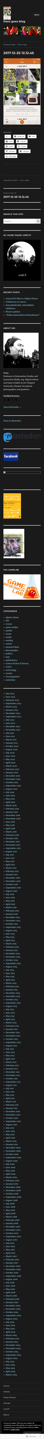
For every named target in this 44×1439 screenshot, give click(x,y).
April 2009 (10, 1174)
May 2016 (10, 901)
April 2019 (10, 802)
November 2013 (13, 996)
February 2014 (12, 986)
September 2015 (13, 927)
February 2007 (12, 1259)
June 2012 (10, 1052)
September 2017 (13, 848)
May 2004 (10, 1368)
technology (11, 670)
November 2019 (13, 779)
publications (11, 660)
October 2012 (12, 1039)
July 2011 (10, 1088)
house (8, 634)
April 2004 (10, 1371)
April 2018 (10, 828)
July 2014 (10, 970)
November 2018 (13, 818)
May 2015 (10, 937)
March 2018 (11, 832)
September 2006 (13, 1276)
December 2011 (13, 1072)
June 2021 (10, 736)
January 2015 (12, 950)
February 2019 (12, 809)
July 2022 (10, 720)
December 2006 (13, 1266)
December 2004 (13, 1345)
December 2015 (13, 917)
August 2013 (11, 1006)
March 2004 (11, 1375)
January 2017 (12, 874)
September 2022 (13, 716)
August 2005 (11, 1319)
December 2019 (13, 776)
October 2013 (12, 999)
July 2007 (10, 1243)
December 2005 (13, 1305)
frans (5, 373)
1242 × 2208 (24, 180)
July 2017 (10, 855)
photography (12, 650)
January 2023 (12, 710)
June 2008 (10, 1207)
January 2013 (12, 1029)
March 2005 (11, 1335)
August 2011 (11, 1085)
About (6, 1415)
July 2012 (10, 1049)
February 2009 (12, 1180)
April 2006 (10, 1292)
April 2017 (10, 864)
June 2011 (10, 1092)
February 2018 (12, 835)
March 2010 (11, 1141)
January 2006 (12, 1302)
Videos (6, 1392)
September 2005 (13, 1315)
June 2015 (10, 934)
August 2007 (11, 1240)
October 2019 (12, 782)
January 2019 (12, 812)
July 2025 (10, 693)
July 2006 (10, 1282)
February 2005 (12, 1338)
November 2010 (13, 1115)
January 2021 (12, 743)
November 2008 (13, 1190)
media (8, 637)
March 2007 (11, 1256)
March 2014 (11, 983)
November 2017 (13, 845)
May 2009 (10, 1171)
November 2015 (13, 920)
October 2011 (12, 1078)
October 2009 (12, 1154)
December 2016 (13, 878)
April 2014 (10, 980)
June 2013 (10, 1013)
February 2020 (12, 769)
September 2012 (13, 1042)
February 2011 (12, 1105)
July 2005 (10, 1322)
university (10, 680)
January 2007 (12, 1263)
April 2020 (10, 762)
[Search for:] (19, 221)
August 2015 (11, 930)
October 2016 (12, 884)
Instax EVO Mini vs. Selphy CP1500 (22, 298)
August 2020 (11, 749)
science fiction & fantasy (17, 663)
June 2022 (10, 723)
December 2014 (13, 953)
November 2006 (13, 1269)
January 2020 (12, 772)
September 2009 (13, 1157)
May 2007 (10, 1249)
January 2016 (12, 914)
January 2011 (11, 1108)
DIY (7, 620)
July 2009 (10, 1164)
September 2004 (13, 1355)
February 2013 (12, 1026)
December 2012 (13, 1032)
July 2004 (10, 1361)
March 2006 (11, 1296)
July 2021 (10, 733)
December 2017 (13, 841)
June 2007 (10, 1246)
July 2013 (10, 1009)
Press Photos (9, 1397)
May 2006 (10, 1289)
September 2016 (13, 888)
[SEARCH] (38, 221)
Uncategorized (12, 676)
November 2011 (13, 1075)
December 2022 (13, 713)
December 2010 (13, 1111)
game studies (12, 627)
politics (9, 653)
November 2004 (13, 1348)
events (9, 624)
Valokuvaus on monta (16, 302)
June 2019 (10, 795)
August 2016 (11, 891)
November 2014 (13, 957)
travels (9, 673)
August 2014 (11, 966)
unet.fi (6, 1409)
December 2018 (13, 815)
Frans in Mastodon (12, 421)
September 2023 (13, 703)
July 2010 (10, 1128)
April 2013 (10, 1019)
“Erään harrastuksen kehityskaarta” (23, 315)
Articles (6, 1403)
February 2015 (12, 947)
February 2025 (12, 700)
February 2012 (12, 1065)
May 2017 (10, 861)
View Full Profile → (12, 407)
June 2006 (10, 1286)
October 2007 (12, 1233)
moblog (9, 640)
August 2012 (11, 1045)
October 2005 (12, 1312)
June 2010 (10, 1131)
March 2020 (11, 766)
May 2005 (10, 1328)
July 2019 (10, 792)
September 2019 (13, 785)
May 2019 (10, 799)
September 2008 (13, 1197)
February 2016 (12, 911)
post (8, 657)
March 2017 (11, 868)
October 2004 (12, 1352)
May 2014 (10, 976)
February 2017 (12, 871)
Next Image (22, 44)
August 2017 (11, 851)
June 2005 (10, 1325)
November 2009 (13, 1151)
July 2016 (10, 894)
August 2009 (12, 1161)
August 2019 (11, 789)
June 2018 (10, 822)
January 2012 (12, 1068)
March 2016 (11, 907)
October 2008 (12, 1194)
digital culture (12, 617)
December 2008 (13, 1187)
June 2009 (10, 1167)
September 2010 (13, 1121)
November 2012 (13, 1036)
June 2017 (10, 858)
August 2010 (11, 1124)
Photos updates (13, 312)
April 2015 (10, 940)
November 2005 (13, 1309)
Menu (36, 15)
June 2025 (10, 697)
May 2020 (10, 759)
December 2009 (13, 1147)
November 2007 (13, 1230)
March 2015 (11, 943)
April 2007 (10, 1253)
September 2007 (13, 1236)
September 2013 (13, 1003)
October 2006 (12, 1273)
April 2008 (10, 1213)
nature (9, 644)
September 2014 (13, 963)
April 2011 (10, 1098)
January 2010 (12, 1144)
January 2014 (12, 990)
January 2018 (12, 838)
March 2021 (11, 739)
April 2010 (10, 1138)
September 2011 (13, 1082)
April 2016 (10, 904)
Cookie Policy (15, 1429)
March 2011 (11, 1101)
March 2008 (11, 1217)
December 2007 (13, 1226)
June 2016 (10, 897)
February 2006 (12, 1299)
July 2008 (10, 1203)
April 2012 (10, 1059)
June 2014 (10, 973)
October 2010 (12, 1118)
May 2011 (10, 1095)
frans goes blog (14, 21)
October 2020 (12, 746)
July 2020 (10, 753)
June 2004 (10, 1365)
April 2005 (10, 1332)
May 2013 (10, 1016)
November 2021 (13, 730)
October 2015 (12, 924)
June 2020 (10, 756)
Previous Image (9, 44)
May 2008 (10, 1210)
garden (9, 630)
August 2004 (11, 1358)
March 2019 (11, 805)
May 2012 (10, 1055)
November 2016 (13, 881)
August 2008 (11, 1200)
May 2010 (10, 1134)
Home (6, 1386)
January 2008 (12, 1223)
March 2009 (11, 1177)
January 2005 (12, 1342)
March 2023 (11, 707)
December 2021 (13, 726)
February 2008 (12, 1220)
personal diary (12, 647)
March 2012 (11, 1062)
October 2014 (12, 960)
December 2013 (13, 993)
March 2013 (11, 1022)
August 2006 (12, 1279)
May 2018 (10, 825)
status (8, 667)
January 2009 (12, 1184)
